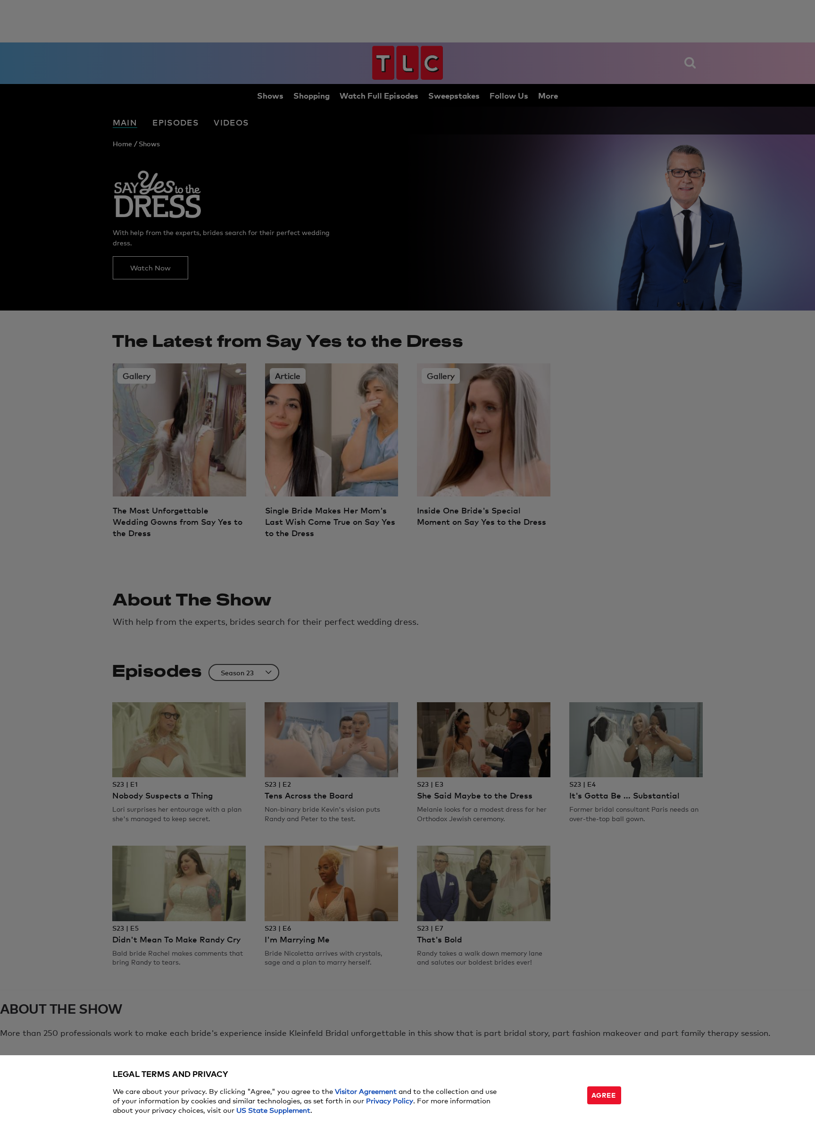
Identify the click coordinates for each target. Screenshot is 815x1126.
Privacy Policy (389, 1100)
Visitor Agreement (366, 1090)
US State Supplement (273, 1109)
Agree (603, 1095)
